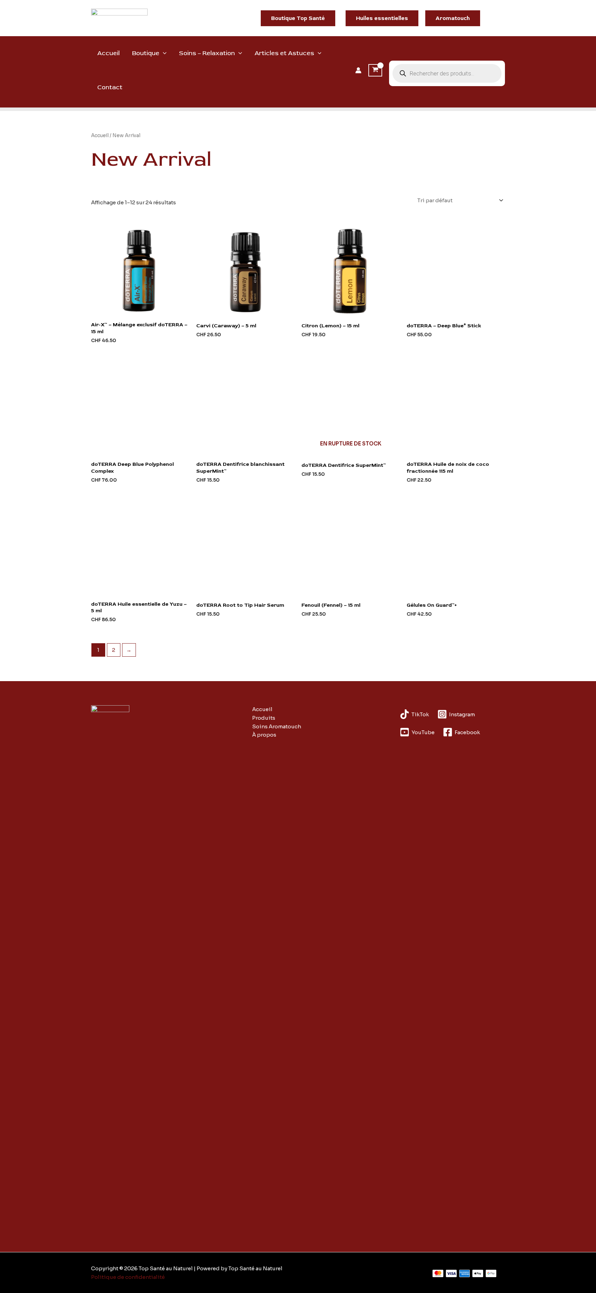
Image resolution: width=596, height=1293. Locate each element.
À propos (264, 734)
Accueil (108, 53)
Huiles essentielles (382, 18)
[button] (298, 18)
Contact (109, 87)
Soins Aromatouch (276, 726)
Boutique (145, 53)
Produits (263, 718)
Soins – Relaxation (207, 53)
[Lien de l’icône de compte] (358, 70)
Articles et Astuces (284, 53)
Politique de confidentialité (128, 1277)
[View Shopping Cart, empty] (375, 70)
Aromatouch (453, 18)
